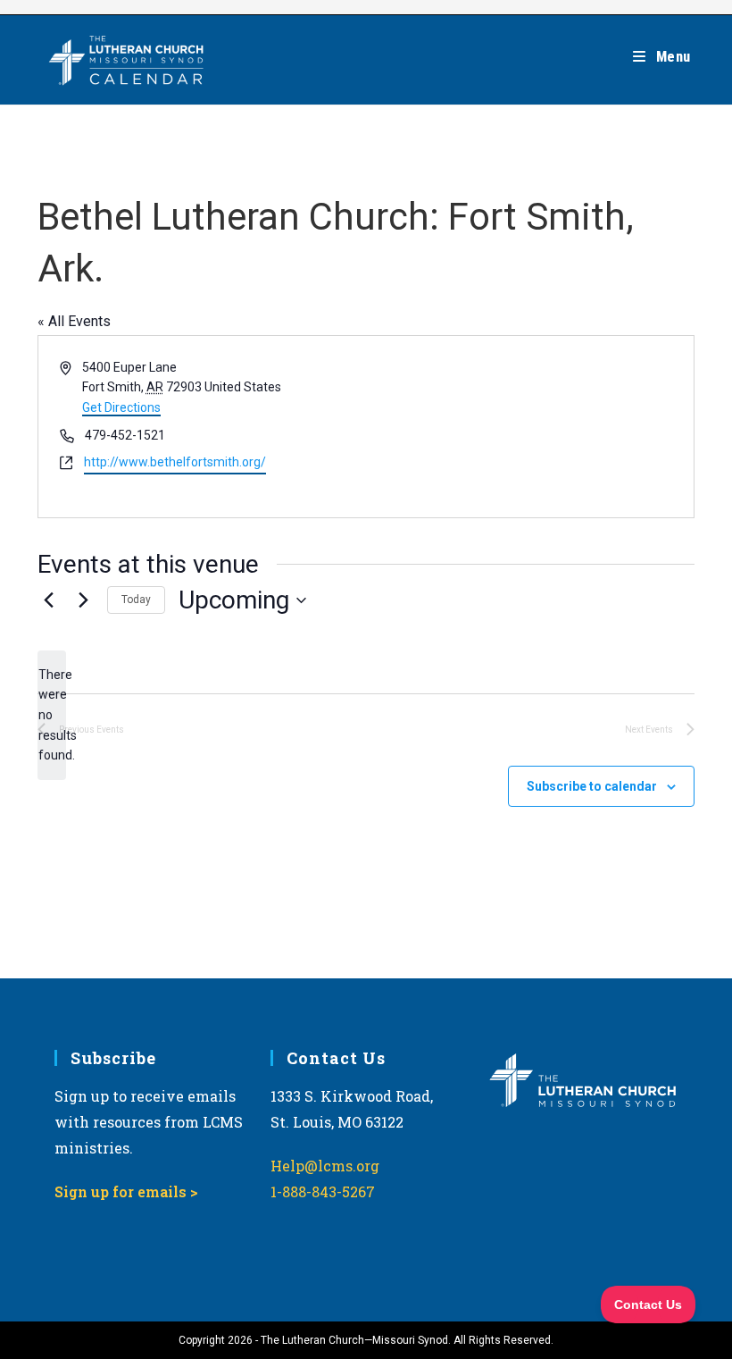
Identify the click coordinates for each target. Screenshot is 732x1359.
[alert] (51, 715)
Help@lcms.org (324, 1165)
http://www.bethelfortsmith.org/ (175, 462)
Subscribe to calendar (592, 786)
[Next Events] (83, 600)
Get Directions (121, 407)
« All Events (74, 321)
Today (136, 599)
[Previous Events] (48, 600)
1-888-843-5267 (322, 1191)
